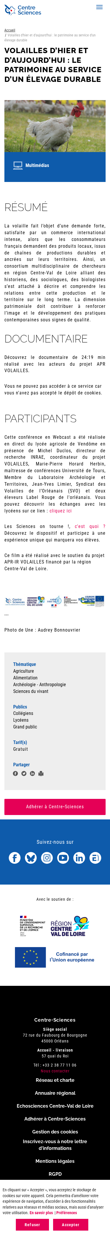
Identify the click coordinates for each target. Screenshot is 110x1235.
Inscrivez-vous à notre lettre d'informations (55, 1145)
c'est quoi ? (90, 526)
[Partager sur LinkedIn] (32, 774)
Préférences (66, 1212)
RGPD (55, 1174)
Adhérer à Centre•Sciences (55, 806)
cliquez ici (61, 511)
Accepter (70, 1224)
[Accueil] (22, 10)
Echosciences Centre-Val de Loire (55, 1106)
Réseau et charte (55, 1080)
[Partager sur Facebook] (15, 774)
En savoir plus (41, 1212)
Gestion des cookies (55, 1132)
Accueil (9, 30)
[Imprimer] (40, 774)
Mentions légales (55, 1161)
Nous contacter (55, 1071)
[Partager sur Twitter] (23, 774)
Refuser (32, 1224)
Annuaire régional (55, 1093)
